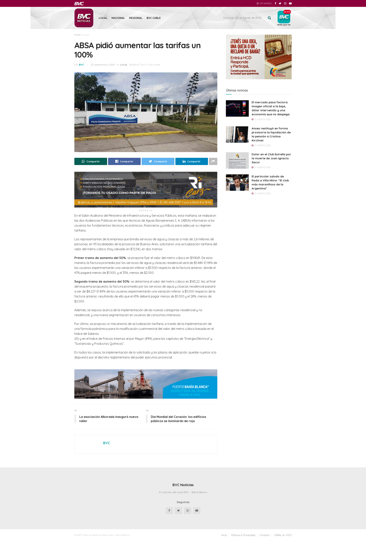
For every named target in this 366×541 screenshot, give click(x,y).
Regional (135, 18)
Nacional (118, 18)
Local (103, 18)
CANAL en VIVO (283, 535)
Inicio (224, 535)
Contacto (265, 535)
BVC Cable (154, 18)
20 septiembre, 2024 (103, 64)
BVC (81, 64)
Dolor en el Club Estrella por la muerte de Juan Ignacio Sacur (271, 158)
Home (77, 34)
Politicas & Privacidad (243, 535)
